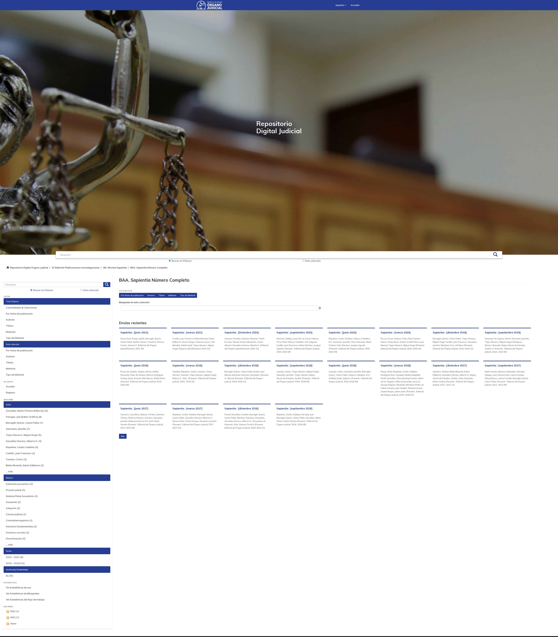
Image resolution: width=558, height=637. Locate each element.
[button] (340, 5)
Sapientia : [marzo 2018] (396, 365)
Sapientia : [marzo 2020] (396, 332)
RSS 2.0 (14, 617)
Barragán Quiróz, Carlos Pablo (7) (24, 422)
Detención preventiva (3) (19, 483)
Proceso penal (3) (15, 490)
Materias (10, 331)
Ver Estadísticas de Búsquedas (22, 593)
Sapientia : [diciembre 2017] (450, 365)
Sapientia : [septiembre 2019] (503, 332)
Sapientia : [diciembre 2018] (242, 365)
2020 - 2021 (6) (14, 557)
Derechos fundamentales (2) (21, 526)
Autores (10, 319)
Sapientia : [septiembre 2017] (503, 365)
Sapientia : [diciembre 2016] (242, 408)
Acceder (10, 386)
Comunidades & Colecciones (21, 307)
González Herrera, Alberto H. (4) (23, 441)
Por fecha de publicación (19, 313)
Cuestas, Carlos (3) (16, 459)
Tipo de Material (15, 337)
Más (123, 436)
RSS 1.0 (14, 611)
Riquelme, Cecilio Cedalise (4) (22, 447)
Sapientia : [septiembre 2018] (294, 365)
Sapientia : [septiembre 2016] (294, 408)
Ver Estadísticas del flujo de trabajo (25, 599)
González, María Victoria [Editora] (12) (27, 410)
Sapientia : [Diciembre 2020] (242, 332)
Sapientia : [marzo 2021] (187, 332)
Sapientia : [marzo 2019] (187, 365)
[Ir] (495, 255)
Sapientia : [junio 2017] (134, 408)
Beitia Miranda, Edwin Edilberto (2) (25, 465)
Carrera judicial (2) (16, 514)
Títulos (9, 325)
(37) (9, 575)
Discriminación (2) (15, 538)
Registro (10, 392)
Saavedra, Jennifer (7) (18, 428)
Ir (320, 308)
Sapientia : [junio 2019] (134, 365)
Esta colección (313, 260)
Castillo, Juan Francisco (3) (20, 453)
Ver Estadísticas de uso (18, 587)
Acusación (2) (13, 502)
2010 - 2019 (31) (15, 563)
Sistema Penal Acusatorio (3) (22, 496)
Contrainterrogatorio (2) (19, 520)
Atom (13, 623)
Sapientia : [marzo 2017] (187, 408)
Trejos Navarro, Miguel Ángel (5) (23, 434)
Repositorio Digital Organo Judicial (29, 267)
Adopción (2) (13, 508)
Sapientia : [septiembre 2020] (294, 332)
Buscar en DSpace (182, 260)
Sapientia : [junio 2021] (134, 332)
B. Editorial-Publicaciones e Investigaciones (75, 267)
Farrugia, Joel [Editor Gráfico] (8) (24, 416)
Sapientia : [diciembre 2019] (450, 332)
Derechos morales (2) (17, 532)
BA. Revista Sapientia (115, 267)
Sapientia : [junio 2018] (342, 365)
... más (9, 471)
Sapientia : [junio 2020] (342, 332)
